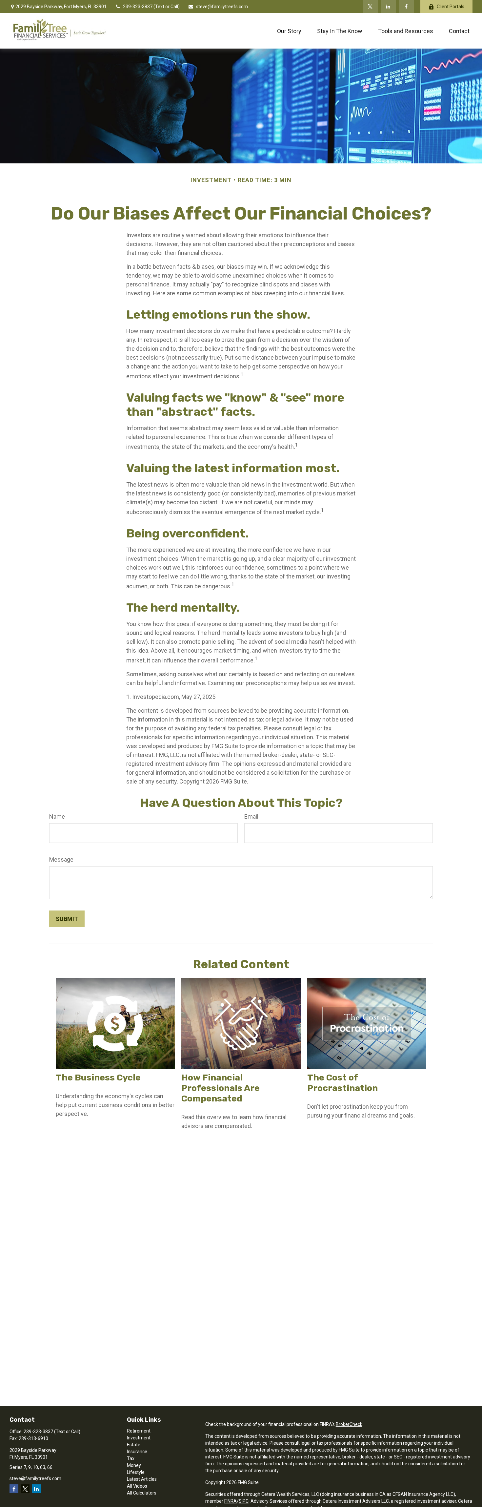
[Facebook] (406, 6)
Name (57, 816)
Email (251, 816)
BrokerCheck (349, 1424)
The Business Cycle (98, 1077)
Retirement (139, 1431)
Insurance (137, 1451)
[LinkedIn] (388, 6)
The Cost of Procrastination (342, 1082)
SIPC (244, 1501)
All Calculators (141, 1493)
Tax (130, 1458)
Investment (139, 1437)
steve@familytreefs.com (222, 6)
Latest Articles (142, 1479)
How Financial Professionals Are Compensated (220, 1088)
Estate (133, 1444)
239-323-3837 (138, 6)
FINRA (230, 1501)
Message (61, 859)
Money (134, 1465)
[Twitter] (370, 6)
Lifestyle (136, 1472)
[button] (289, 31)
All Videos (137, 1486)
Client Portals (450, 6)
